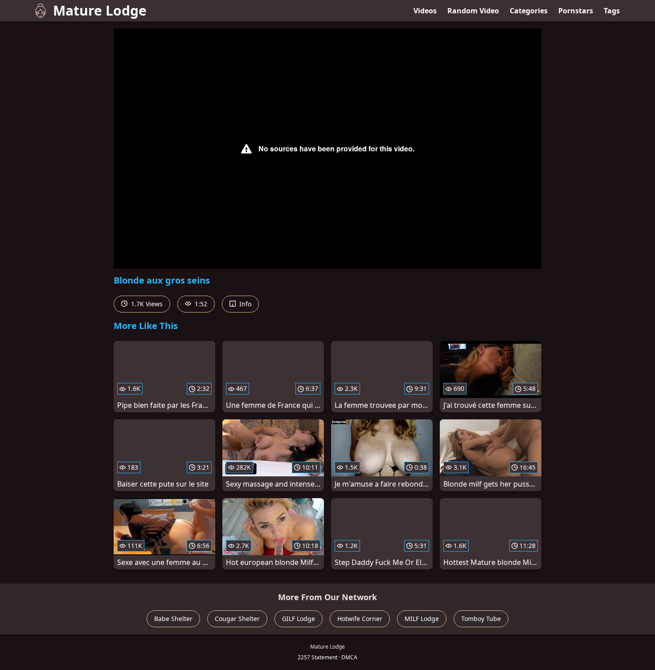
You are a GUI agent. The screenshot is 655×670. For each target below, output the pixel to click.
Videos (425, 11)
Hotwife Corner (359, 618)
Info (244, 304)
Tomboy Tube (481, 618)
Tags (612, 11)
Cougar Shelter (237, 618)
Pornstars (575, 11)
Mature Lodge (100, 10)
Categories (529, 11)
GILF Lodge (298, 618)
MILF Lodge (422, 618)
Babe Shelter (173, 618)
